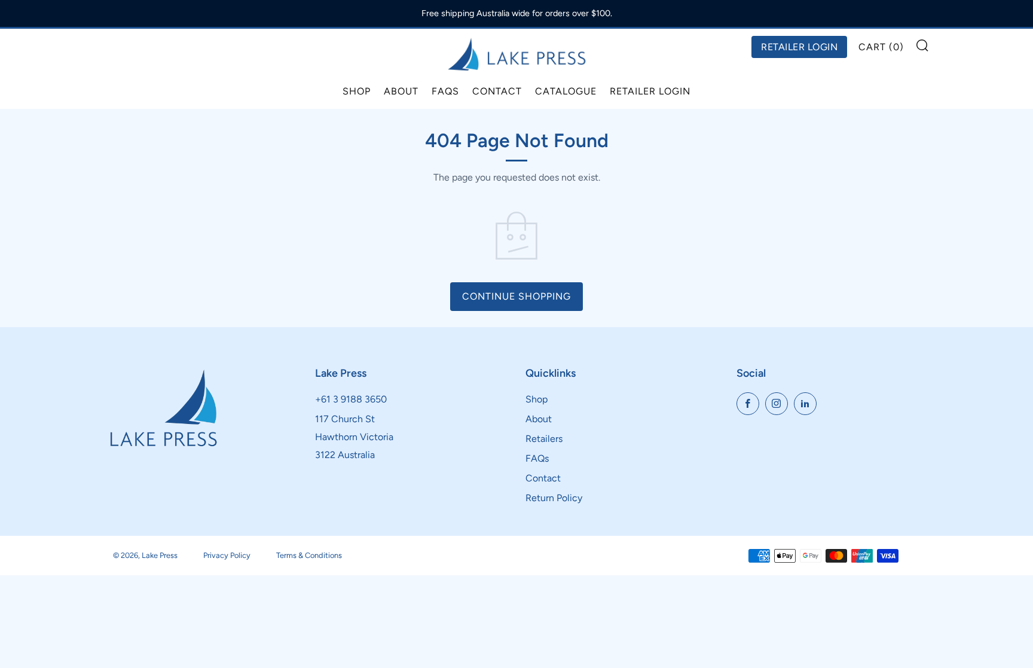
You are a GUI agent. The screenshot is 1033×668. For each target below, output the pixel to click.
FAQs (445, 91)
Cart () (881, 47)
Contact (497, 91)
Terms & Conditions (309, 555)
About (401, 91)
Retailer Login (650, 91)
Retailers (544, 438)
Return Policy (553, 498)
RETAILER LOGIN (799, 47)
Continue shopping (516, 296)
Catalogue (566, 91)
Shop (357, 91)
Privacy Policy (226, 555)
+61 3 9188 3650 (351, 399)
